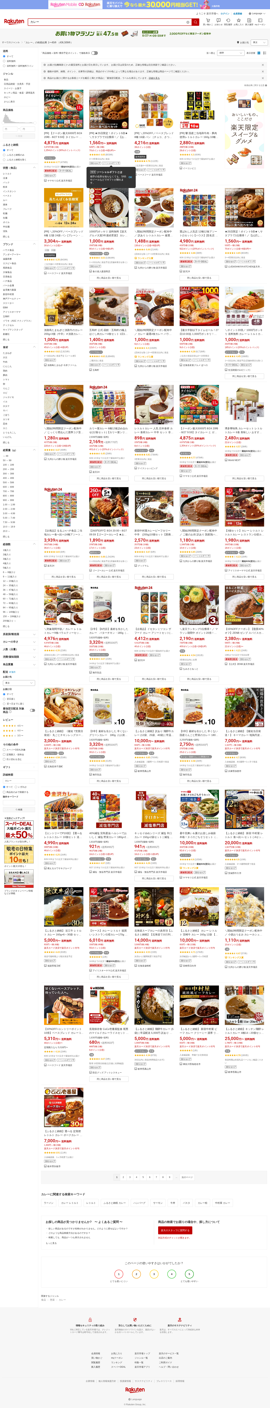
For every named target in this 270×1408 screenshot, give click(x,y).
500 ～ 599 (8, 482)
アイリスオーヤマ (12, 312)
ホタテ (6, 406)
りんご (6, 388)
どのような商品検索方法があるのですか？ (69, 1233)
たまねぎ (7, 353)
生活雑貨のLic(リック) (239, 370)
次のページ (187, 1177)
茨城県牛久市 (234, 873)
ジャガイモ (8, 397)
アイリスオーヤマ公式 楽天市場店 (245, 570)
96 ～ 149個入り (11, 612)
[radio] (4, 56)
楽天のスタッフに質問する (175, 1230)
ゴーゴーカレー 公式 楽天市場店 (109, 570)
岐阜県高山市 (144, 771)
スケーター (8, 303)
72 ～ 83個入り (10, 603)
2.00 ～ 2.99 (9, 509)
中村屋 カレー (222, 1203)
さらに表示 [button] (9, 101)
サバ (5, 410)
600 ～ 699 (8, 487)
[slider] (3, 123)
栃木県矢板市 (54, 1166)
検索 (20, 136)
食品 (43, 1299)
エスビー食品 (9, 263)
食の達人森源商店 (101, 271)
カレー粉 (202, 1203)
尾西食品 (7, 267)
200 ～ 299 (8, 469)
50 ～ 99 (7, 460)
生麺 (5, 218)
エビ (5, 393)
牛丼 (172, 1203)
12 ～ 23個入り (10, 581)
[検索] (195, 22)
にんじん (7, 366)
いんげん (7, 437)
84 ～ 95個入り (10, 607)
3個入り (7, 559)
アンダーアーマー (12, 254)
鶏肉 (5, 370)
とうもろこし (9, 432)
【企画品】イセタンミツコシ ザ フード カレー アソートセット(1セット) (153, 632)
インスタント (9, 191)
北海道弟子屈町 (55, 766)
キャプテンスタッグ (13, 329)
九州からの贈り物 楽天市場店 (152, 268)
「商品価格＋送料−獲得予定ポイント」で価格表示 (65, 53)
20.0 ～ (6, 531)
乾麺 (5, 213)
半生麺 (6, 226)
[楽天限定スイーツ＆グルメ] (244, 136)
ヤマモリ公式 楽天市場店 (59, 181)
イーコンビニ (189, 168)
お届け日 (7, 689)
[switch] (32, 710)
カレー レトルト (70, 1203)
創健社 (6, 334)
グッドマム (143, 566)
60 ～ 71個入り (10, 598)
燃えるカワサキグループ (59, 868)
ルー (5, 200)
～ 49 (5, 456)
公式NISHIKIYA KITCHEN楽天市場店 (246, 267)
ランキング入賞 (145, 258)
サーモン (158, 1203)
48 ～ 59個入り (10, 594)
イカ (5, 401)
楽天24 (186, 271)
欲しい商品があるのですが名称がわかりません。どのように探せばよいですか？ (88, 1228)
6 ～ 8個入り (9, 572)
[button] (257, 14)
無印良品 (97, 672)
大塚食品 (7, 272)
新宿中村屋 (8, 294)
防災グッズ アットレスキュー (107, 1073)
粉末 (5, 187)
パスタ (186, 1203)
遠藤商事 (7, 259)
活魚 (5, 231)
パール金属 (8, 285)
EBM (5, 307)
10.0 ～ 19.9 (9, 526)
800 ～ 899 (8, 496)
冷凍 (5, 178)
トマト (6, 379)
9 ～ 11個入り (10, 576)
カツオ (6, 419)
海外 (13, 672)
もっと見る (51, 1243)
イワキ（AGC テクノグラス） (18, 321)
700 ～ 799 (8, 491)
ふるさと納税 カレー (115, 1203)
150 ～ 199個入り (12, 616)
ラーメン (48, 1203)
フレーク (7, 209)
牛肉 (5, 362)
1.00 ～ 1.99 (9, 504)
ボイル (6, 222)
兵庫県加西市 (234, 771)
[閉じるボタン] (263, 65)
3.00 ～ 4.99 (9, 513)
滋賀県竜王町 (54, 966)
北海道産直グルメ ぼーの (195, 365)
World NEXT (234, 460)
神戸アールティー (12, 298)
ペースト (7, 195)
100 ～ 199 (8, 465)
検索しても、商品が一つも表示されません (69, 1237)
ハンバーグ (139, 1203)
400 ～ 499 (8, 478)
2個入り (7, 554)
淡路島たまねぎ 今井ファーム (62, 365)
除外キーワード (10, 797)
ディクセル (8, 325)
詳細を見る (154, 78)
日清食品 (7, 276)
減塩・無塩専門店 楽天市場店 (107, 872)
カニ (5, 428)
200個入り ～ (9, 621)
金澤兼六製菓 (9, 290)
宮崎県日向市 (189, 966)
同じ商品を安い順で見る (109, 278)
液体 (5, 204)
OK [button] (130, 177)
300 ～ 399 (8, 473)
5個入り (7, 568)
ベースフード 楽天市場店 (150, 175)
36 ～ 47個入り (10, 590)
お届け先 (7, 677)
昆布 (5, 423)
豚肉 (5, 375)
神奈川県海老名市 (192, 1064)
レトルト (7, 173)
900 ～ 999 (8, 500)
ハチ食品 (7, 281)
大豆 (5, 357)
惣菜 (52, 1299)
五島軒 (6, 316)
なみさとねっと (190, 669)
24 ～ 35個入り (10, 585)
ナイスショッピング (148, 468)
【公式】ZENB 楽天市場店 (241, 664)
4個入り (7, 563)
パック (6, 182)
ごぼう (6, 415)
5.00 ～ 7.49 (9, 518)
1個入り (7, 550)
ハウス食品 (8, 250)
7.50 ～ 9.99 (9, 522)
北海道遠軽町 (144, 966)
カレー (62, 1299)
